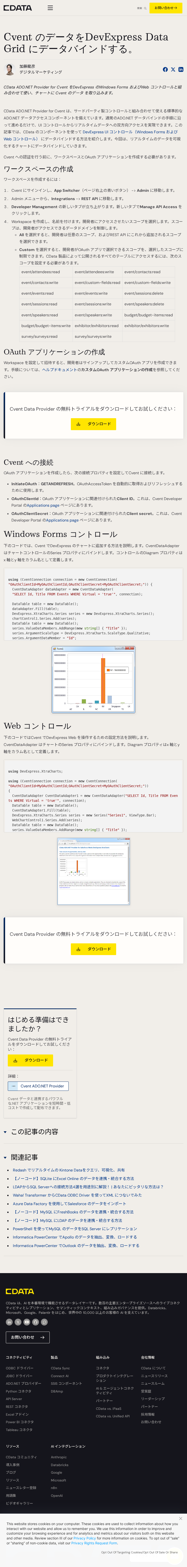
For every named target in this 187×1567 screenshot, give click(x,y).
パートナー (104, 1401)
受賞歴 (146, 1391)
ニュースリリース (154, 1376)
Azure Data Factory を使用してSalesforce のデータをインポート (69, 1203)
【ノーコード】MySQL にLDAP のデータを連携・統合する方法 (67, 1220)
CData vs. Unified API (113, 1416)
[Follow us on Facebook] (165, 69)
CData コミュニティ (21, 1457)
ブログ (11, 1472)
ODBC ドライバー (20, 1368)
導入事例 (12, 1465)
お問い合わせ (164, 8)
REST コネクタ (17, 1406)
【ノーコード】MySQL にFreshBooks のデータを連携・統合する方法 (73, 1212)
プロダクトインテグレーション (114, 1378)
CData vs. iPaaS (108, 1408)
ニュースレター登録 (21, 1488)
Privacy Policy (85, 1538)
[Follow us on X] (173, 69)
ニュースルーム (153, 1383)
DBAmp (57, 1391)
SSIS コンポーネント (66, 1383)
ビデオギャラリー (19, 1503)
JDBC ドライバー (19, 1376)
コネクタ (102, 1368)
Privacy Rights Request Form (94, 1543)
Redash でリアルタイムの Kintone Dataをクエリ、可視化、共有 (69, 1170)
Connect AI (59, 1376)
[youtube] (26, 1322)
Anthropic (59, 1457)
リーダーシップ (153, 1399)
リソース (12, 1480)
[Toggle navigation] (49, 8)
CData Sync (60, 1368)
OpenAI (57, 1495)
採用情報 (148, 1414)
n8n (54, 1488)
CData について (153, 1368)
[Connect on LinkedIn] (180, 69)
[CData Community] (44, 1322)
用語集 (11, 1495)
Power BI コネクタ (20, 1422)
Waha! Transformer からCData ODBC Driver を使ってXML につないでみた (77, 1195)
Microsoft (58, 1480)
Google (56, 1472)
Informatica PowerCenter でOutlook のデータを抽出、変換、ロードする (76, 1245)
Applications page (43, 505)
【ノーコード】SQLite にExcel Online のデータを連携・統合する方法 (73, 1178)
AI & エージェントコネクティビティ (115, 1390)
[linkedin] (9, 1322)
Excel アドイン (17, 1414)
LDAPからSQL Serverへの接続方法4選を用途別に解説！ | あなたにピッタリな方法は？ (88, 1187)
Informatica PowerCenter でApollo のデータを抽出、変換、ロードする (75, 1237)
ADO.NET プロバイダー (23, 1383)
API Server (14, 1399)
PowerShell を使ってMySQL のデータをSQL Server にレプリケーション (75, 1228)
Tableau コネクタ (19, 1430)
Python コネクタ (18, 1391)
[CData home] (21, 7)
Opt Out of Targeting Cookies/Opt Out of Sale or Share (139, 1552)
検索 (139, 8)
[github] (35, 1322)
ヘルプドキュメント (59, 369)
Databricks (59, 1465)
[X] (18, 1322)
